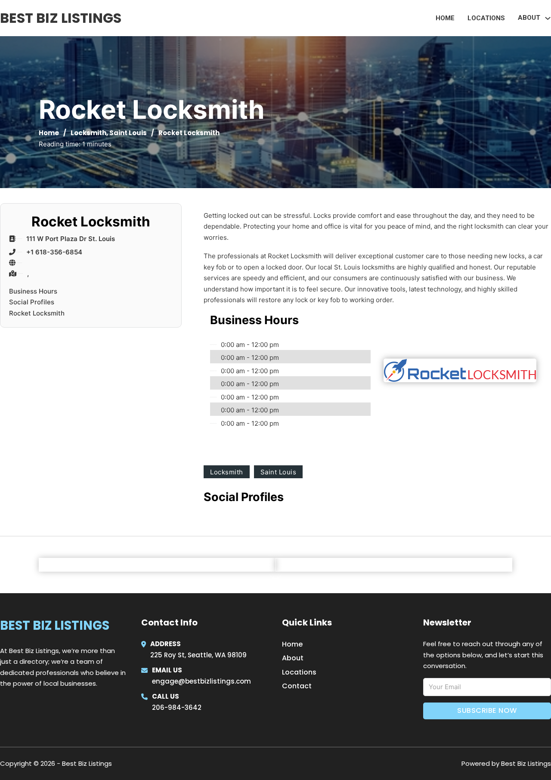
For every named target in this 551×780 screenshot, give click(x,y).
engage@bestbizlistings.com (201, 681)
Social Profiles (31, 302)
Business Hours (33, 291)
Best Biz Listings (60, 18)
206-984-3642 (176, 707)
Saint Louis (128, 132)
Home (445, 18)
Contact (297, 686)
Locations (486, 18)
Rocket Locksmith (37, 313)
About (292, 658)
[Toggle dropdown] (548, 18)
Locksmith (88, 132)
